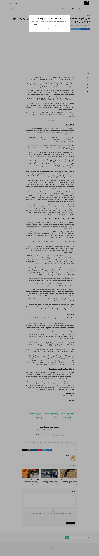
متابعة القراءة (49, 28)
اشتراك (35, 24)
